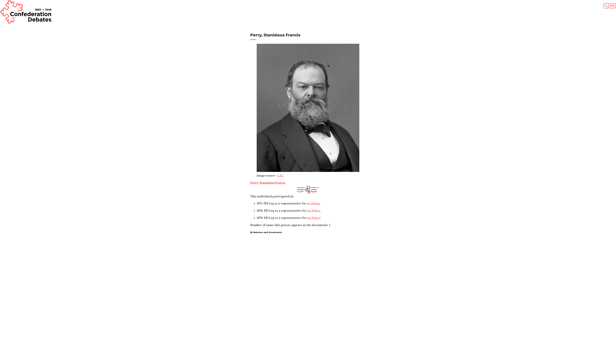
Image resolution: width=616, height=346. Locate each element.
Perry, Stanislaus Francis (267, 182)
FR (612, 5)
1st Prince (313, 203)
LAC (280, 175)
